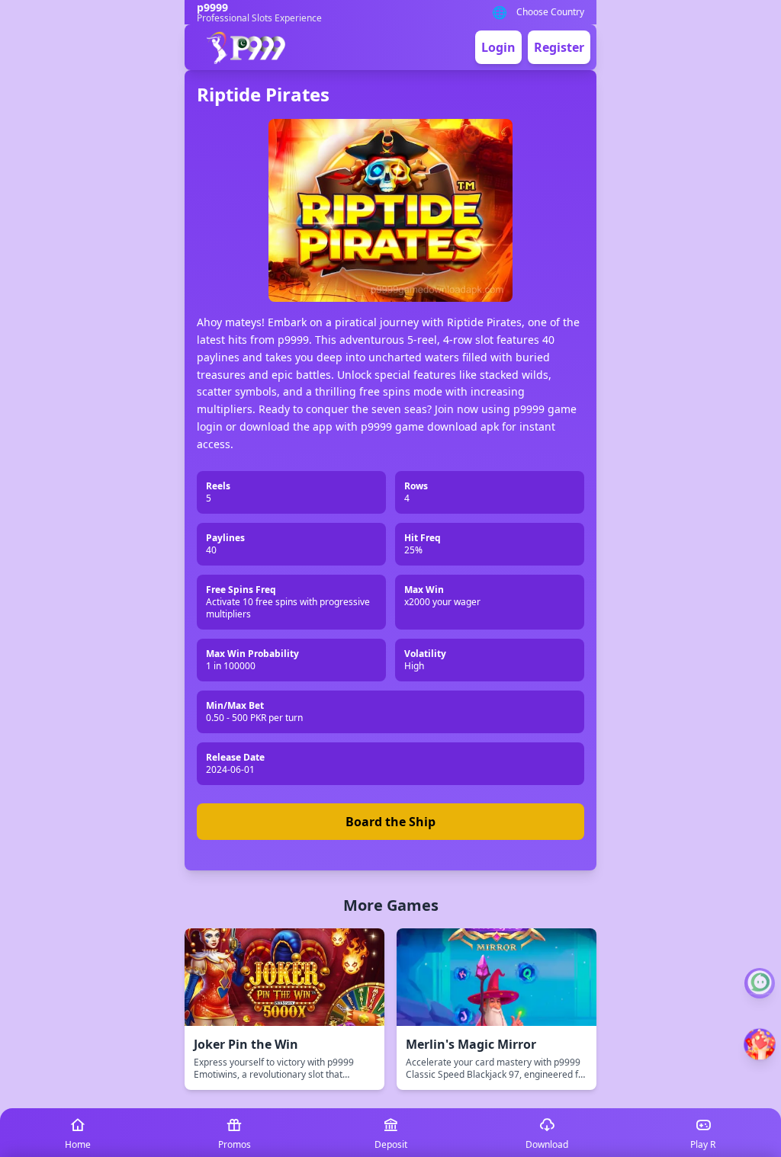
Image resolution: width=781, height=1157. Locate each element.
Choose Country (550, 12)
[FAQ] (759, 983)
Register (559, 47)
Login (498, 47)
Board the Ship (390, 821)
